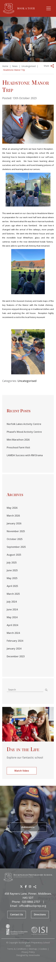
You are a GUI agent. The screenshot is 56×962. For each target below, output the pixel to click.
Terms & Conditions (17, 948)
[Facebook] (26, 886)
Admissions (28, 827)
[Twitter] (21, 886)
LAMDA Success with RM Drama (25, 455)
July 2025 (12, 562)
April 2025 (12, 586)
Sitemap (33, 948)
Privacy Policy (28, 952)
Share (46, 65)
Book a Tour (26, 8)
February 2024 (15, 640)
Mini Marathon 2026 (18, 439)
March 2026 (13, 515)
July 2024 (12, 601)
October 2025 (15, 539)
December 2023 (16, 656)
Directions (40, 914)
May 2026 (12, 507)
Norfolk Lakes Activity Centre (24, 424)
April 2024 (12, 625)
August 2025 (14, 554)
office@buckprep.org (32, 906)
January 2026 (14, 523)
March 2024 (13, 633)
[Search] (46, 690)
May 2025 (12, 578)
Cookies (43, 948)
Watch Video (21, 770)
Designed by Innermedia (28, 955)
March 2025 (13, 593)
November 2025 (16, 531)
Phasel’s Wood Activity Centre (24, 431)
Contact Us (16, 914)
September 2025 (16, 547)
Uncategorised (26, 381)
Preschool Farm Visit (18, 447)
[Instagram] (30, 886)
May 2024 (12, 617)
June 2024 (12, 609)
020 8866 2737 (31, 901)
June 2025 (12, 570)
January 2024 (14, 648)
